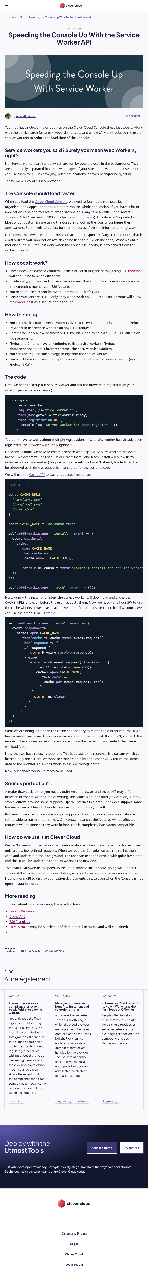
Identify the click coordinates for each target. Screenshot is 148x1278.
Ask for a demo (102, 1148)
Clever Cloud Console (51, 201)
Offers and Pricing (74, 1233)
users (90, 217)
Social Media (74, 1264)
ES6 (23, 950)
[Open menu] (6, 5)
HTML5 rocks (19, 927)
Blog (22, 17)
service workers (54, 950)
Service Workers (21, 911)
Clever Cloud (74, 1254)
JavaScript (35, 950)
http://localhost (21, 302)
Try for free (131, 1148)
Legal (74, 1244)
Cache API (37, 474)
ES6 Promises (132, 271)
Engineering (132, 115)
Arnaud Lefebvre (26, 116)
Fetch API (51, 613)
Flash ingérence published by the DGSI (25, 1023)
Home (12, 17)
